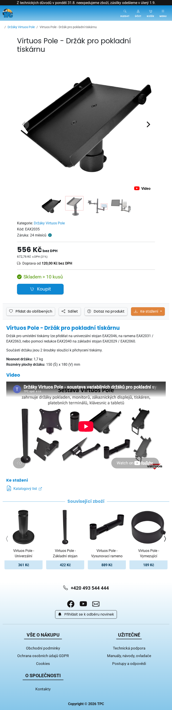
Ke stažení (149, 311)
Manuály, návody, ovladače (129, 655)
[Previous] (24, 124)
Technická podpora (129, 648)
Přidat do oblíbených (33, 311)
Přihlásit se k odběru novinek (88, 614)
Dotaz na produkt (109, 311)
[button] (138, 13)
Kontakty (43, 689)
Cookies (43, 663)
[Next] (148, 124)
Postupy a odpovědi (129, 663)
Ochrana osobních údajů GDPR (43, 655)
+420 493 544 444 (89, 588)
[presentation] (7, 538)
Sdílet (72, 311)
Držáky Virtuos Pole (49, 223)
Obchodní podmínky (43, 648)
